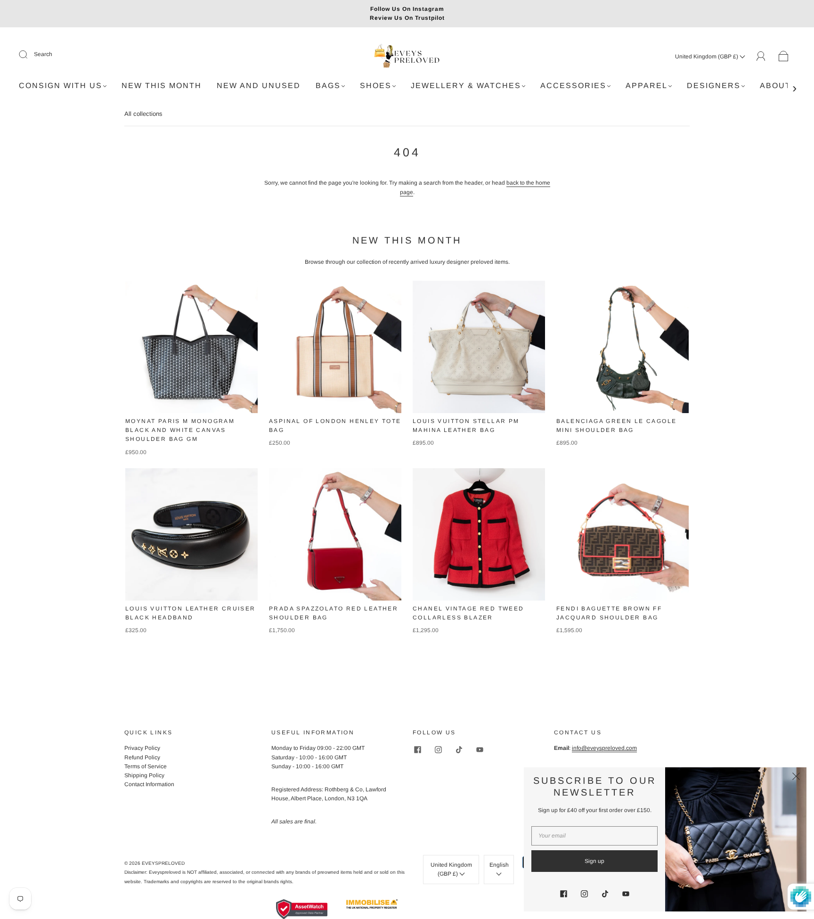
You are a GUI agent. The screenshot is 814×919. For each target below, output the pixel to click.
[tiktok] (458, 749)
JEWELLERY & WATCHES (466, 85)
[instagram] (438, 749)
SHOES (375, 85)
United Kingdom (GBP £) (707, 56)
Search (43, 54)
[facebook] (417, 749)
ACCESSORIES (573, 85)
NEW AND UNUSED (259, 85)
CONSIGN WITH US (60, 85)
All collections (143, 113)
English (499, 865)
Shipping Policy (144, 775)
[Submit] (29, 54)
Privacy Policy (142, 748)
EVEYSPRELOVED (163, 863)
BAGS (328, 85)
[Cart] (783, 56)
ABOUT (775, 85)
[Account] (761, 56)
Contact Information (149, 784)
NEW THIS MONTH (162, 85)
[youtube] (479, 749)
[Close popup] (796, 777)
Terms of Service (145, 766)
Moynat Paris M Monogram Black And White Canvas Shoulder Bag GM (180, 430)
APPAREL (646, 85)
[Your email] (594, 836)
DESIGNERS (714, 85)
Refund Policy (142, 757)
